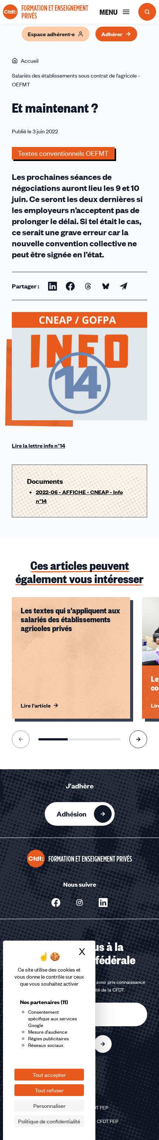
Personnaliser (49, 1105)
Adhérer (111, 34)
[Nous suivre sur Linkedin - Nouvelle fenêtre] (103, 902)
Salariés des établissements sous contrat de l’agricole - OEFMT (76, 80)
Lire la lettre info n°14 (38, 445)
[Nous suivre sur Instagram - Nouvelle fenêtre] (79, 902)
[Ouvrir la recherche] (147, 12)
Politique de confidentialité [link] (49, 1121)
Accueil (29, 60)
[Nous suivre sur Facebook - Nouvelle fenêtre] (55, 902)
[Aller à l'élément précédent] (21, 739)
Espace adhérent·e (51, 34)
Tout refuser (49, 1090)
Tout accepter (49, 1074)
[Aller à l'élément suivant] (138, 739)
